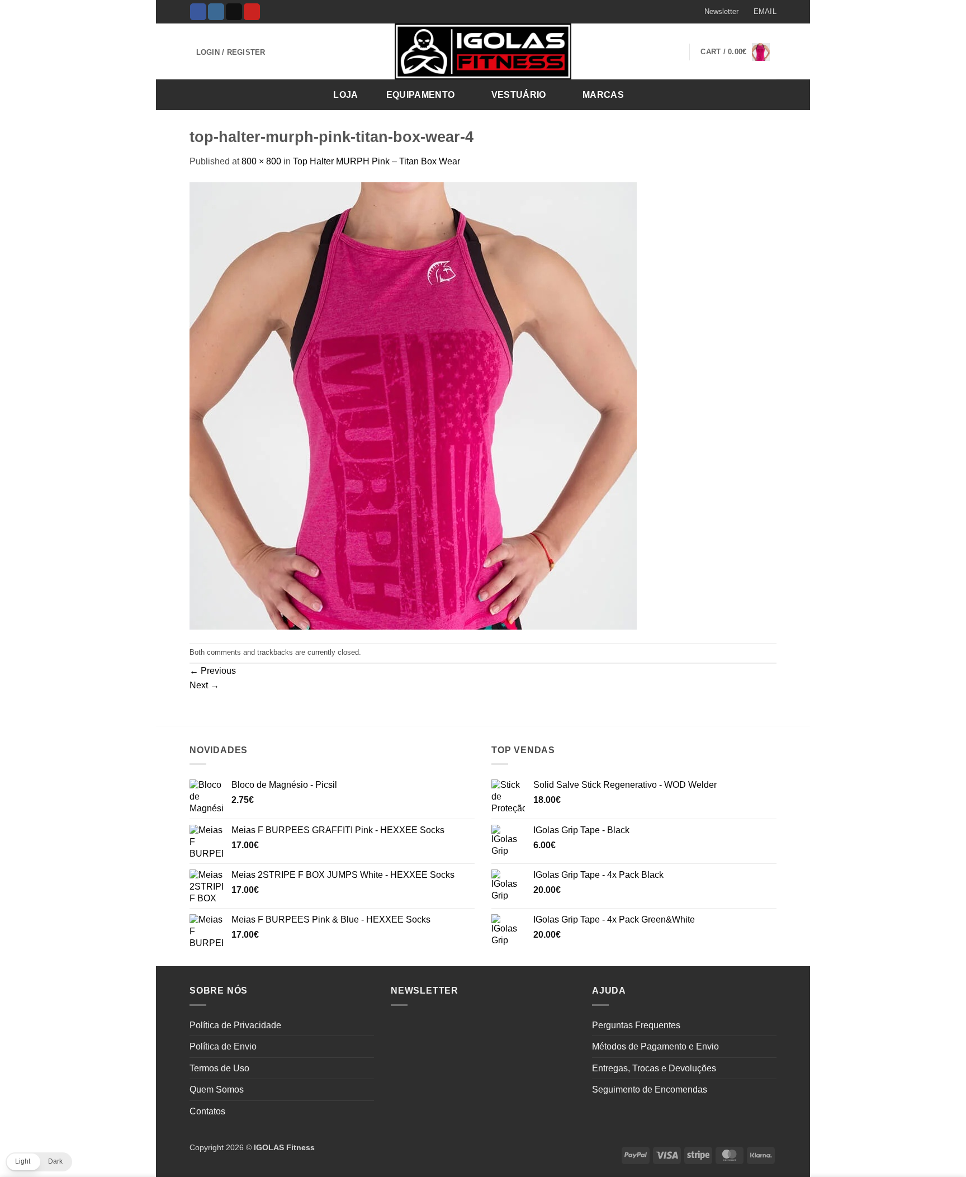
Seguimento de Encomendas (649, 1089)
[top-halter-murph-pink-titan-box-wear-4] (413, 405)
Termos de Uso (219, 1068)
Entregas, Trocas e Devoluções (654, 1068)
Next (204, 685)
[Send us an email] (234, 11)
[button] (716, 11)
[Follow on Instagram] (216, 11)
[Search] (764, 94)
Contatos (207, 1111)
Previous (213, 670)
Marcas (603, 95)
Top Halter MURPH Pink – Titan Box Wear (376, 161)
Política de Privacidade (235, 1025)
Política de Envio (223, 1046)
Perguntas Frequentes (636, 1025)
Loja (345, 95)
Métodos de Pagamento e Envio (655, 1046)
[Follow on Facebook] (198, 11)
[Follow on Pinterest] (252, 11)
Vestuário (518, 95)
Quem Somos (217, 1089)
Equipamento (420, 95)
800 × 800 (261, 161)
